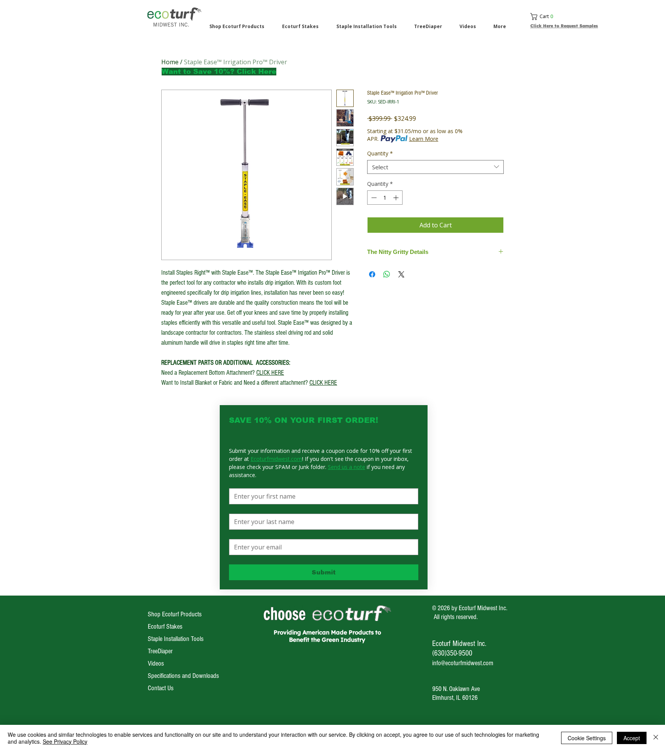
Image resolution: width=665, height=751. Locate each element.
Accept (631, 738)
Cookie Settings (587, 738)
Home (170, 62)
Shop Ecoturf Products (175, 614)
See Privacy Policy (65, 741)
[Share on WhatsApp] (386, 274)
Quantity (380, 153)
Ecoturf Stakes (165, 626)
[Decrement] (373, 197)
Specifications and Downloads (183, 676)
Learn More (423, 138)
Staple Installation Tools (176, 639)
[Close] (655, 738)
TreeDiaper (160, 651)
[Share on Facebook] (372, 274)
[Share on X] (401, 274)
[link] (567, 16)
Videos (156, 663)
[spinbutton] (385, 197)
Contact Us (161, 688)
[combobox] (435, 167)
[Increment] (396, 197)
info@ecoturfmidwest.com (462, 663)
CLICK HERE (270, 372)
